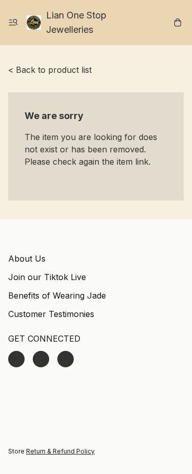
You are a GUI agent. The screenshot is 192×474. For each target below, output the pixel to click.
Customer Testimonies (51, 314)
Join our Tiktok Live (47, 277)
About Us (27, 258)
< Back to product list (50, 70)
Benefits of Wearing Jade (57, 295)
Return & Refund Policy (60, 451)
